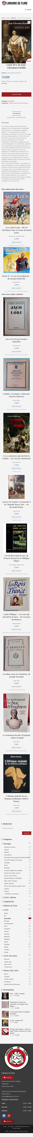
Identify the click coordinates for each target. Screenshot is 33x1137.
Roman (26, 355)
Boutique (7, 843)
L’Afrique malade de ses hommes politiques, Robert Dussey (16, 798)
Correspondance (8, 923)
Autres (6, 974)
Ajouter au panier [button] (16, 242)
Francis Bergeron (12, 564)
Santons (6, 888)
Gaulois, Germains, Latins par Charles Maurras (16, 395)
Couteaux (7, 862)
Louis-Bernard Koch (20, 236)
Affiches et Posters (9, 847)
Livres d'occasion (19, 355)
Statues (6, 891)
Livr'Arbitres (7, 982)
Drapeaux (7, 868)
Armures (6, 852)
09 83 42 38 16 (6, 1094)
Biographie (13, 18)
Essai (5, 926)
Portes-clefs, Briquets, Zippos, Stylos (14, 886)
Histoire (13, 245)
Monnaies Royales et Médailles (13, 878)
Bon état (7, 355)
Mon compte (11, 1126)
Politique (23, 409)
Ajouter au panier (16, 94)
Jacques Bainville (16, 282)
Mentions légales (16, 1128)
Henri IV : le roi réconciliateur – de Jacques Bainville (16, 277)
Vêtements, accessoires (12, 894)
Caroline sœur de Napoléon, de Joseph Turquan (16, 675)
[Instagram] (9, 1116)
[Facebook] (4, 1116)
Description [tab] (16, 113)
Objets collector (9, 883)
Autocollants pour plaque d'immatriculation (17, 857)
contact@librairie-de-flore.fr (10, 1096)
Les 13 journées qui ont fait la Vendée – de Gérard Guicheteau (16, 457)
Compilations (9, 901)
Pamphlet (7, 939)
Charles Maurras (16, 400)
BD (9, 245)
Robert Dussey (16, 805)
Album (6, 913)
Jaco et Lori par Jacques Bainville (16, 340)
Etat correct (7, 964)
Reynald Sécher (16, 511)
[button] (29, 22)
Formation (7, 929)
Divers (6, 865)
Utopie (6, 952)
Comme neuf (9, 574)
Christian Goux (12, 236)
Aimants (6, 849)
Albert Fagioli (16, 741)
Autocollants (8, 855)
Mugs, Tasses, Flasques (10, 881)
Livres (8, 18)
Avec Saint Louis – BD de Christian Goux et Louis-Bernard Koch (16, 230)
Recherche (26, 833)
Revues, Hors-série (11, 970)
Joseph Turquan (16, 680)
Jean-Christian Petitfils (14, 73)
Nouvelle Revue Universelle (12, 984)
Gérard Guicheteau (16, 462)
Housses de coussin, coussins (12, 873)
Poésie (6, 942)
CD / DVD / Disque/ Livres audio (13, 291)
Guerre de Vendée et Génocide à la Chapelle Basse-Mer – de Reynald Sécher (16, 504)
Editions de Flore (10, 905)
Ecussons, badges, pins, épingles (13, 870)
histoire (11, 103)
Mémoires (7, 936)
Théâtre (6, 949)
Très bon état (21, 690)
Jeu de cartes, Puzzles (10, 875)
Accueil (3, 18)
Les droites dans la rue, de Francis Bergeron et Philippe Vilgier (16, 558)
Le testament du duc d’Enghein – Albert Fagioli (16, 736)
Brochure (6, 921)
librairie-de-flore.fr (14, 1131)
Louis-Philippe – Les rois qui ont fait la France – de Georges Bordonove (16, 617)
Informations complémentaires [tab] (16, 117)
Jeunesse (18, 245)
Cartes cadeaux (10, 897)
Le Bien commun (9, 979)
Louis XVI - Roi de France (21, 103)
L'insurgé (6, 976)
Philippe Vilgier (20, 564)
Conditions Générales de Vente (21, 1126)
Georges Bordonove (16, 623)
